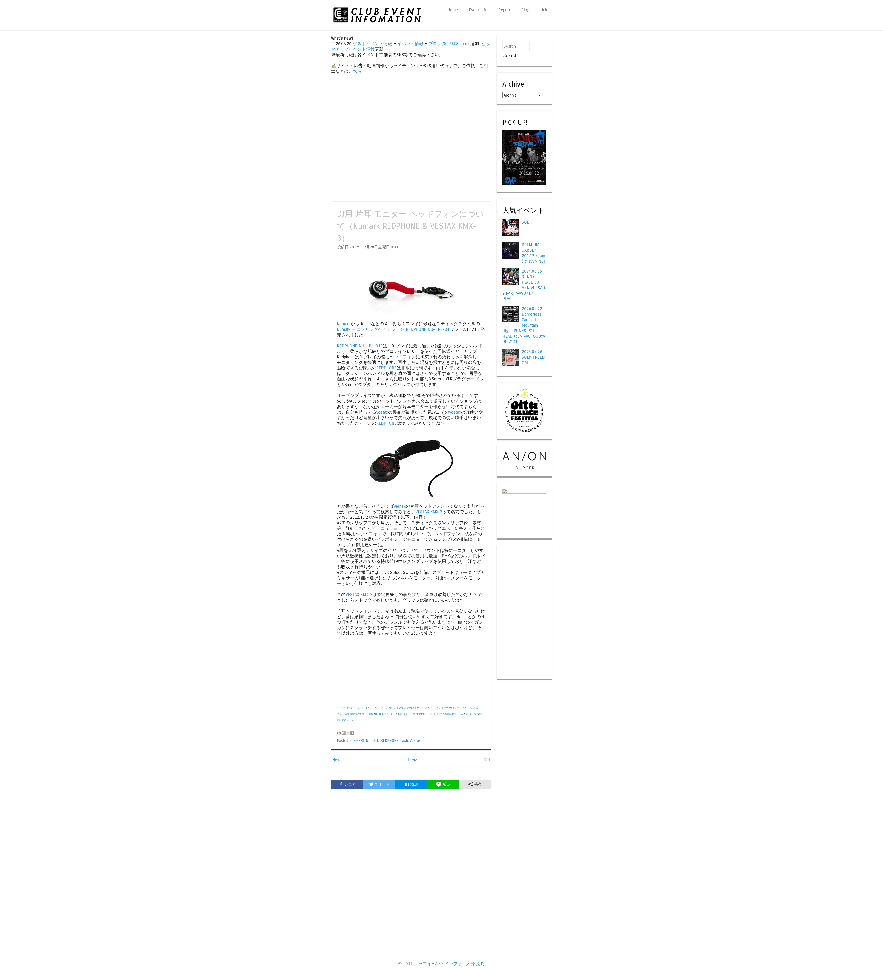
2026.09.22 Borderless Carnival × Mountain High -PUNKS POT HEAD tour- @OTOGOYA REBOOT (523, 325)
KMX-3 (358, 740)
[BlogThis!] (343, 733)
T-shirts (421, 714)
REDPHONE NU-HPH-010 (360, 345)
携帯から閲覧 (366, 714)
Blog (525, 9)
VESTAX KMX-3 (429, 511)
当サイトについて (423, 707)
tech (404, 740)
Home (452, 9)
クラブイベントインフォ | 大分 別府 (449, 963)
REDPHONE (386, 368)
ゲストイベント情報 (372, 43)
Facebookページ (384, 714)
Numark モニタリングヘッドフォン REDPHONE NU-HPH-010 (394, 329)
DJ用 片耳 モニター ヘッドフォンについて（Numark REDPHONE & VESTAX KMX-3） (410, 226)
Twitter (398, 714)
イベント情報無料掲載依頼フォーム (445, 714)
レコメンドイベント (364, 707)
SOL (525, 222)
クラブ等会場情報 (403, 707)
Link (543, 9)
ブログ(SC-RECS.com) (448, 43)
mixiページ (409, 714)
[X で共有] (347, 733)
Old (487, 760)
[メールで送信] (339, 733)
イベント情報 (410, 43)
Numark (344, 323)
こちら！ (357, 71)
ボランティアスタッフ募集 (464, 707)
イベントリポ (441, 707)
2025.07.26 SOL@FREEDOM (533, 357)
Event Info (478, 9)
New (336, 760)
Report (504, 9)
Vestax (382, 412)
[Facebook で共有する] (352, 733)
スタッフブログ (384, 707)
